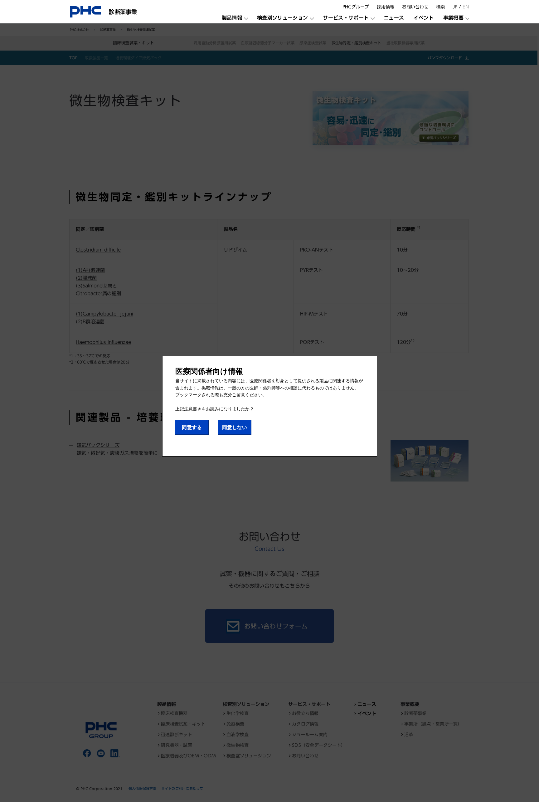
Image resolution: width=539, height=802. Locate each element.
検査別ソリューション (282, 17)
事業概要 (453, 17)
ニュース (394, 17)
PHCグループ (355, 7)
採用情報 (385, 7)
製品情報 (232, 17)
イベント (423, 17)
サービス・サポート (346, 17)
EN (466, 7)
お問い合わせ (415, 7)
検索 (440, 7)
